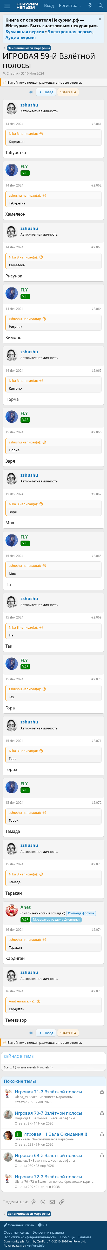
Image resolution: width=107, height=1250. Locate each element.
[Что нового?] (90, 5)
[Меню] (7, 6)
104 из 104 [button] (68, 92)
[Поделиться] (88, 125)
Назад (48, 92)
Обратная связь (16, 1232)
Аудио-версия (20, 37)
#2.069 (96, 617)
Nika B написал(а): (23, 133)
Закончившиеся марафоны (51, 1097)
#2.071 (96, 741)
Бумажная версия (24, 32)
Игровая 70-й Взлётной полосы (48, 1113)
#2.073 (96, 864)
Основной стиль (20, 1225)
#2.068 (96, 556)
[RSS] (95, 1237)
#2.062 (96, 185)
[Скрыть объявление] (99, 20)
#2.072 (96, 802)
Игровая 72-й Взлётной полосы (48, 1177)
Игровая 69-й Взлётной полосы (48, 1155)
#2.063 (96, 247)
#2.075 (96, 991)
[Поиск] (100, 5)
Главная (84, 1237)
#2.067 (96, 494)
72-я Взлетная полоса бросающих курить (61, 1181)
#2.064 (96, 309)
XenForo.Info (36, 1245)
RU (44, 1225)
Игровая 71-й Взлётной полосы (48, 1092)
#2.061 (96, 124)
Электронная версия (70, 32)
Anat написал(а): (22, 1001)
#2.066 (96, 432)
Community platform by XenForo (45, 1241)
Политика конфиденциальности (30, 1237)
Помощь (67, 1237)
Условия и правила (48, 1232)
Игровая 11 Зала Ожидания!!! (55, 1134)
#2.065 (96, 370)
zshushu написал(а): (25, 195)
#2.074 (96, 929)
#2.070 (96, 679)
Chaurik (12, 73)
